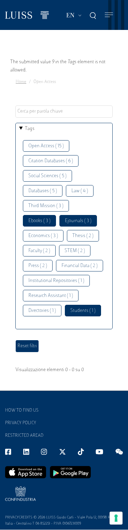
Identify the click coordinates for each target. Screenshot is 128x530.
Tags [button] (29, 128)
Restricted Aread (24, 436)
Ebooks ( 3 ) (39, 220)
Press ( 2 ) (37, 265)
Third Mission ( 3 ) (45, 206)
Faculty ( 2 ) (39, 250)
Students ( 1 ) (83, 310)
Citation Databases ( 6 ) (50, 161)
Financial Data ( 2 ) (79, 265)
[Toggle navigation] (109, 15)
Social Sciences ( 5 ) (47, 176)
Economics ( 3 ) (43, 235)
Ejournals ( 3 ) (78, 220)
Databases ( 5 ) (42, 191)
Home (21, 82)
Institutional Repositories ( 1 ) (56, 280)
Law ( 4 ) (79, 191)
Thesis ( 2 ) (83, 235)
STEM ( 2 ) (75, 250)
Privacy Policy (20, 423)
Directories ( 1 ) (42, 310)
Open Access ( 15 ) (46, 146)
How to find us (22, 411)
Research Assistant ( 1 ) (50, 295)
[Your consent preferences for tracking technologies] (116, 518)
